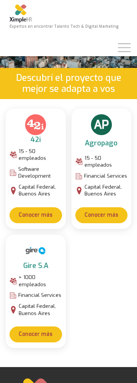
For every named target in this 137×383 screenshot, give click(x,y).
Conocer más (36, 215)
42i (35, 139)
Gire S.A (35, 265)
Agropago (101, 143)
